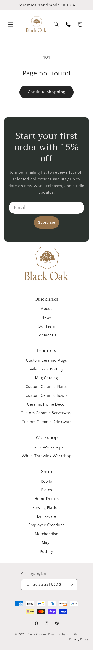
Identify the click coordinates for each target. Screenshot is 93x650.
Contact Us (46, 335)
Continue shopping (46, 92)
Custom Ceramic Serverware (46, 413)
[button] (11, 24)
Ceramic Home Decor (46, 404)
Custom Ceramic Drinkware (46, 422)
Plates (46, 490)
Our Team (46, 326)
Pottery (46, 552)
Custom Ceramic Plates (47, 387)
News (46, 318)
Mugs (46, 543)
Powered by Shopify (63, 634)
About (46, 309)
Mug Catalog (46, 378)
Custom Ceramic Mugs (46, 360)
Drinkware (46, 516)
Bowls (46, 481)
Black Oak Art (37, 634)
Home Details (46, 499)
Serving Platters (46, 508)
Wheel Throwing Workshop (46, 456)
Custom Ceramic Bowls (47, 396)
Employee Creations (47, 525)
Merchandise (46, 534)
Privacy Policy (79, 639)
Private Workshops (46, 447)
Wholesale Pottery (46, 369)
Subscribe (46, 222)
